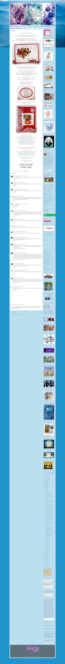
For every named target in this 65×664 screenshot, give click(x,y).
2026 (45, 480)
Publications (36, 26)
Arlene (14, 263)
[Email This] (23, 171)
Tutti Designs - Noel (48, 526)
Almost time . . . (48, 502)
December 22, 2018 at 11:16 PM (22, 244)
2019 (45, 490)
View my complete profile (47, 166)
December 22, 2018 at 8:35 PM (23, 237)
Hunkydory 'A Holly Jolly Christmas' (26, 140)
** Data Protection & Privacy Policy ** (44, 26)
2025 (45, 481)
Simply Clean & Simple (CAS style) (48, 196)
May (46, 546)
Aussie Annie (46, 251)
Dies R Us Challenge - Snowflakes (49, 535)
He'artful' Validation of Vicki (48, 257)
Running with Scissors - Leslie (48, 269)
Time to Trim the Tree (49, 533)
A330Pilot (32, 656)
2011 (45, 561)
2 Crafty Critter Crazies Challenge (21, 151)
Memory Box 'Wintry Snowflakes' (26, 138)
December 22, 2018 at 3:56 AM (24, 203)
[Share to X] (25, 171)
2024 (45, 483)
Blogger (38, 656)
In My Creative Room (47, 261)
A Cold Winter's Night (49, 514)
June (46, 544)
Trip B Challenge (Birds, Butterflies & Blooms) (49, 202)
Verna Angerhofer (16, 175)
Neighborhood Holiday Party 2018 (50, 509)
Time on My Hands (16, 189)
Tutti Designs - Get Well (49, 505)
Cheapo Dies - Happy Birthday (49, 532)
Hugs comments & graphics (32, 652)
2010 (45, 563)
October (47, 539)
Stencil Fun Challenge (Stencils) (48, 197)
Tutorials (20, 26)
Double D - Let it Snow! (49, 504)
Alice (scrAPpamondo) (16, 203)
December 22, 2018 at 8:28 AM (20, 219)
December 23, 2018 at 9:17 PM (19, 263)
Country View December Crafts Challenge (24, 154)
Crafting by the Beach (47, 255)
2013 (45, 559)
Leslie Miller (15, 252)
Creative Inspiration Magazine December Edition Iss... (49, 529)
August (47, 541)
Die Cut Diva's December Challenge (25, 155)
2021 (45, 487)
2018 (45, 491)
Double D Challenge (47, 190)
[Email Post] (21, 170)
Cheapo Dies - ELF (48, 507)
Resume (24, 26)
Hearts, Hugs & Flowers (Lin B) (48, 258)
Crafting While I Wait (47, 256)
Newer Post (13, 312)
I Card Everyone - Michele (47, 260)
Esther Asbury (15, 231)
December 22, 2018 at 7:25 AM (21, 210)
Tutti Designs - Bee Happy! (49, 518)
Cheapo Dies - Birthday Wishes (49, 497)
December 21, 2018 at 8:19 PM (23, 182)
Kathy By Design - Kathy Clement (49, 263)
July (46, 543)
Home (26, 312)
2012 (45, 560)
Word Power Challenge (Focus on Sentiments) (48, 206)
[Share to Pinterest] (26, 171)
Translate (50, 171)
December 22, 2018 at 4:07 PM (22, 231)
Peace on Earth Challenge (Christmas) (47, 194)
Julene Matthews (15, 182)
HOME (12, 26)
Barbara (14, 219)
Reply (14, 179)
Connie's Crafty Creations (47, 253)
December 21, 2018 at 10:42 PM (23, 189)
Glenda (14, 196)
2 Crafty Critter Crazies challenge (33, 281)
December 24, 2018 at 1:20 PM (23, 270)
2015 (45, 556)
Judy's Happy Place (46, 262)
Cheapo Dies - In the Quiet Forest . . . (49, 520)
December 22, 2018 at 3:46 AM (20, 196)
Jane (14, 286)
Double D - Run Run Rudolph (49, 524)
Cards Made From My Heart (48, 252)
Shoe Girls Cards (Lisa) (47, 270)
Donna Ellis (15, 210)
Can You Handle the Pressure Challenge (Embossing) (48, 189)
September (47, 540)
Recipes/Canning (29, 26)
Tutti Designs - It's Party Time (49, 494)
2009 (45, 564)
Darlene (49, 153)
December (47, 492)
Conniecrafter (15, 244)
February (47, 550)
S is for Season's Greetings (49, 521)
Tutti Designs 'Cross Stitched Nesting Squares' (26, 142)
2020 (45, 488)
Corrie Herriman (15, 270)
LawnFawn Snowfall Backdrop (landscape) (28, 77)
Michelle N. (15, 225)
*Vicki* (14, 278)
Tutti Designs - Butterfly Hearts (49, 499)
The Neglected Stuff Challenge (48, 200)
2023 (45, 484)
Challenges (16, 26)
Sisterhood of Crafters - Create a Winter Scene (49, 516)
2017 (45, 553)
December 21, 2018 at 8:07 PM (23, 175)
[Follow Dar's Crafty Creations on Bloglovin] (46, 218)
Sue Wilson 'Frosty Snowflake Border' (26, 136)
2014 (45, 557)
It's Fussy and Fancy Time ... (50, 512)
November (47, 537)
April (46, 547)
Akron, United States (49, 294)
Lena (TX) (45, 265)
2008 (45, 566)
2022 (45, 486)
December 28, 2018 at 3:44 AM (19, 286)
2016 (45, 554)
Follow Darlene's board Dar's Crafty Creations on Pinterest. (49, 235)
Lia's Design (45, 266)
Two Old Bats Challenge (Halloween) (47, 204)
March (47, 548)
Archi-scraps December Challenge (23, 152)
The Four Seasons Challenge (48, 198)
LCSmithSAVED (15, 237)
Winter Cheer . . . (48, 525)
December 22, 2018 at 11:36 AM (21, 225)
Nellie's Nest (45, 267)
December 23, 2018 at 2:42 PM (21, 252)
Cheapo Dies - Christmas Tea (50, 501)
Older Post (40, 312)
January (47, 551)
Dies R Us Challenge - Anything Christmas (49, 511)
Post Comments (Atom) (18, 314)
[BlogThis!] (24, 171)
